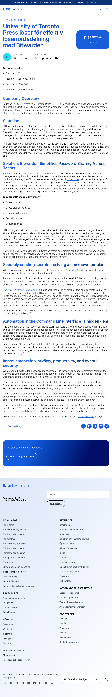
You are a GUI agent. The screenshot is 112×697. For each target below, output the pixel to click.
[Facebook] (89, 426)
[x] (83, 426)
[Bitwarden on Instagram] (46, 683)
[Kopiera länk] (106, 426)
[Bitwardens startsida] (12, 9)
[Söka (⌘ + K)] (101, 9)
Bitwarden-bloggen (15, 20)
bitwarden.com (86, 416)
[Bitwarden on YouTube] (28, 683)
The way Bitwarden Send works (20, 289)
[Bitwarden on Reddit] (11, 683)
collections (73, 179)
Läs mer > (91, 2)
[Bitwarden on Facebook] (40, 683)
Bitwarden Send (74, 270)
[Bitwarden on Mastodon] (52, 683)
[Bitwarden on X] (5, 683)
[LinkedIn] (95, 426)
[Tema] (106, 679)
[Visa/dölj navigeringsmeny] (107, 9)
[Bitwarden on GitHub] (22, 683)
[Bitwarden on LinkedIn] (34, 683)
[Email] (101, 426)
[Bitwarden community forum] (17, 683)
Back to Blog (14, 426)
